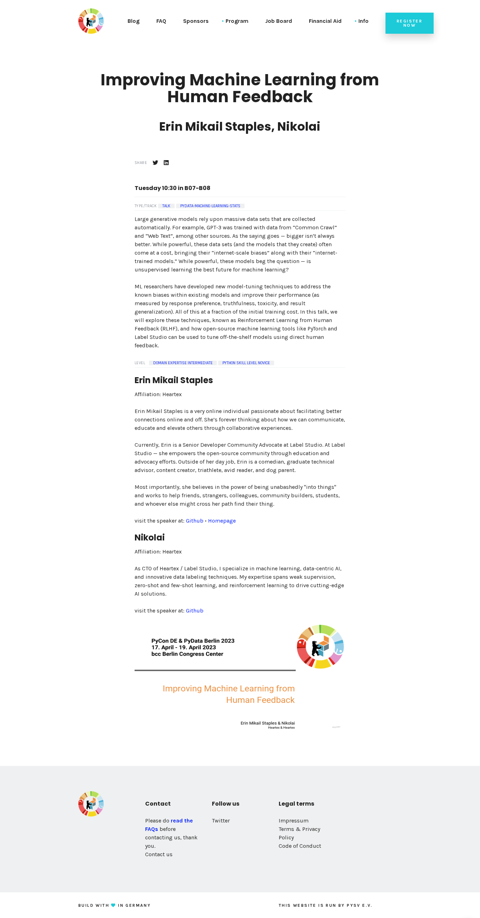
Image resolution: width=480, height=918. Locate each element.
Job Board (278, 21)
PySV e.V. (360, 905)
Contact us (159, 854)
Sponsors (196, 21)
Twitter (221, 820)
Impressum (294, 820)
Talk (166, 206)
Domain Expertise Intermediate (183, 363)
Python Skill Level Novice (246, 363)
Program (237, 21)
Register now (409, 23)
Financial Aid (325, 21)
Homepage (222, 520)
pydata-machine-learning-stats (210, 206)
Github (194, 520)
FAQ (161, 21)
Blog (134, 21)
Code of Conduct (300, 845)
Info (363, 21)
